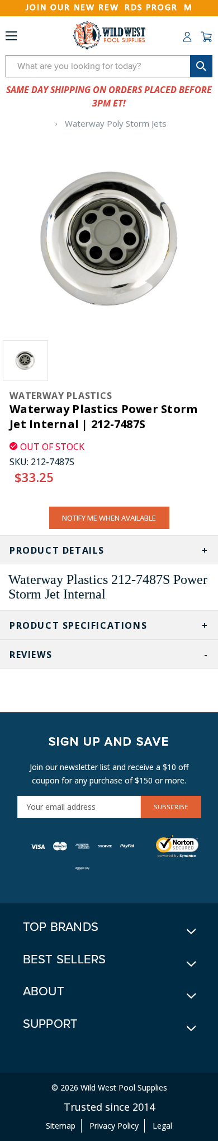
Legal (162, 1125)
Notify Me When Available (109, 518)
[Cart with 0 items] (206, 37)
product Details (57, 550)
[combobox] (109, 66)
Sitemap (60, 1125)
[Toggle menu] (11, 38)
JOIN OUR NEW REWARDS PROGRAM (109, 7)
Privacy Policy (114, 1125)
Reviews (31, 654)
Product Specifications (78, 625)
